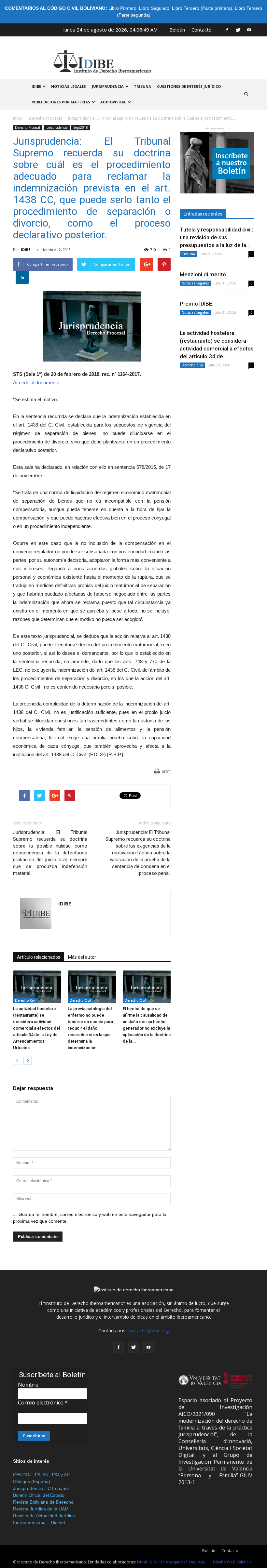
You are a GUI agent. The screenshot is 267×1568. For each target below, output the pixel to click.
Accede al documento (36, 382)
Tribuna (142, 86)
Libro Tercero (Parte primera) (202, 8)
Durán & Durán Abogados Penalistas (171, 1562)
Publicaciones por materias (61, 101)
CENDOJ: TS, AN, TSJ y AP (41, 1474)
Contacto (201, 29)
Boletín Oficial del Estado (38, 1495)
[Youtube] (249, 29)
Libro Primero (122, 8)
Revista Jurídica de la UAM (41, 1508)
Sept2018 (80, 127)
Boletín (177, 29)
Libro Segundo (154, 8)
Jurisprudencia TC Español (41, 1488)
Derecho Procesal (45, 118)
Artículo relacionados (38, 957)
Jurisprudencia (108, 86)
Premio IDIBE (196, 303)
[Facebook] (227, 29)
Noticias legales (68, 86)
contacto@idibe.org (148, 1330)
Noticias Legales (195, 283)
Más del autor (82, 957)
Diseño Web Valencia (232, 1562)
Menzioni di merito (203, 274)
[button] (246, 94)
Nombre (28, 1384)
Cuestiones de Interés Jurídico (189, 86)
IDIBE (36, 86)
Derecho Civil (25, 1000)
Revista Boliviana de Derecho (43, 1502)
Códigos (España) (31, 1481)
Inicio (18, 118)
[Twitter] (238, 29)
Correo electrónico (43, 1402)
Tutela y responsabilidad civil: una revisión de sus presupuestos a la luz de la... (216, 237)
